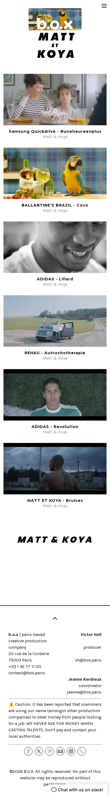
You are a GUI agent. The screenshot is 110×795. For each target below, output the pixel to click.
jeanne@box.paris (84, 692)
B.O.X (28, 771)
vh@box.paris (88, 660)
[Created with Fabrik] (2, 768)
